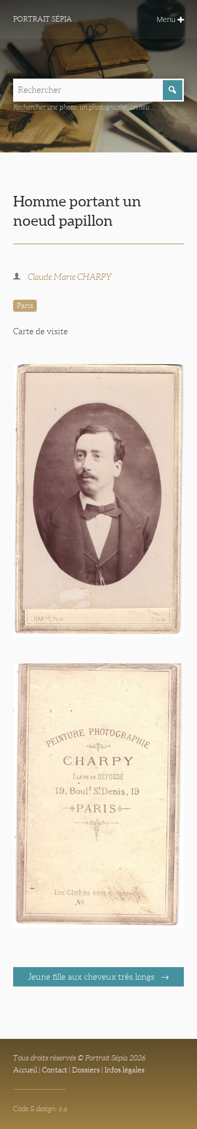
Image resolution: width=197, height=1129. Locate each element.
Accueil (25, 1070)
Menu (167, 19)
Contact (54, 1070)
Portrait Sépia (42, 19)
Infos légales (124, 1070)
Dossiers (86, 1070)
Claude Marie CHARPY (70, 276)
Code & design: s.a (40, 1108)
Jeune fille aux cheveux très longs (92, 976)
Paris (25, 305)
